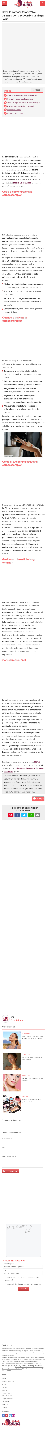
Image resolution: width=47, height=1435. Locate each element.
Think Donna (11, 1422)
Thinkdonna (17, 1020)
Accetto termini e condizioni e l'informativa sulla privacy (22, 1279)
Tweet (24, 815)
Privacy (4, 1407)
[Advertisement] (23, 46)
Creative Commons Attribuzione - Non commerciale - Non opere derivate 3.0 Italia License (22, 1368)
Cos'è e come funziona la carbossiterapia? (22, 95)
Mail (37, 815)
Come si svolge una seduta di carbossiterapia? (23, 103)
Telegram (21, 768)
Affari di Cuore (7, 1396)
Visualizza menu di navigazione (4, 3)
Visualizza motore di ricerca (42, 3)
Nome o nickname (7, 1139)
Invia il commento (10, 1171)
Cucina (4, 1387)
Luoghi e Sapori (7, 1399)
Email (3, 1147)
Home (37, 762)
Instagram (30, 768)
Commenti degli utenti (15, 113)
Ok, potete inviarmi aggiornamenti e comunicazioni (23, 1284)
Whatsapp (31, 815)
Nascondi (38, 90)
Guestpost (5, 1404)
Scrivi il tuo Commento (9, 1156)
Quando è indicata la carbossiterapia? (20, 99)
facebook (17, 815)
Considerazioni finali (14, 110)
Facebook (8, 771)
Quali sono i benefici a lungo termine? (20, 106)
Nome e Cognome (8, 1264)
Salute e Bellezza (8, 1382)
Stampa (40, 798)
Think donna (23, 4)
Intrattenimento (7, 1393)
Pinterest (40, 768)
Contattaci (8, 1370)
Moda (4, 1384)
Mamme (4, 1390)
